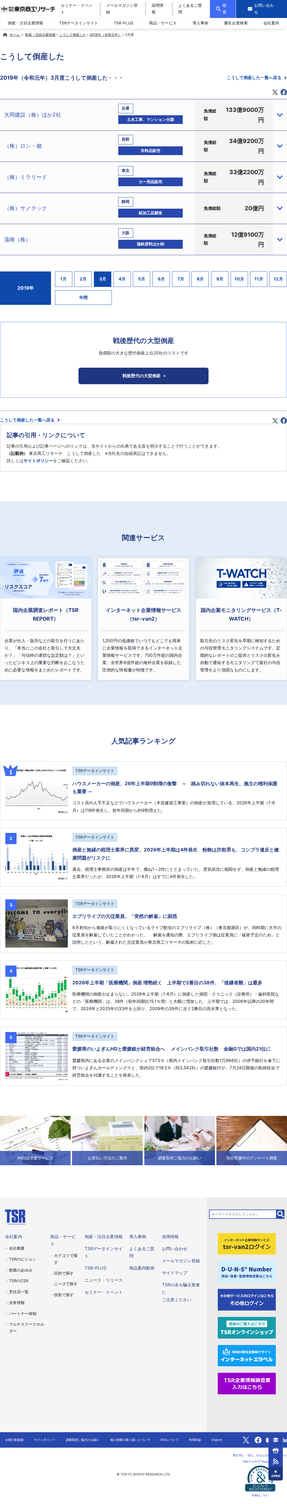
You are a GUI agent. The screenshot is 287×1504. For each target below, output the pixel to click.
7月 (180, 279)
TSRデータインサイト (78, 23)
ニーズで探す (66, 1284)
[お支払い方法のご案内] (107, 1140)
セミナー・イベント (103, 1292)
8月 (200, 279)
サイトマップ (174, 1272)
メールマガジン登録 (181, 1260)
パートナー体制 (22, 1313)
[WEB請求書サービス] (35, 1140)
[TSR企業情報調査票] (247, 1383)
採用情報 (170, 1236)
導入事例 (200, 23)
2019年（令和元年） (105, 35)
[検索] (280, 1214)
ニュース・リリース (103, 1280)
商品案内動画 (141, 1268)
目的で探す (64, 1273)
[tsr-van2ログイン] (247, 1243)
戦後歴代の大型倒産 (141, 375)
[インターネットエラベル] (247, 1355)
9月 (219, 279)
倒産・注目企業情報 (25, 23)
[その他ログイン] (247, 1299)
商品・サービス (163, 23)
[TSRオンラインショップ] (247, 1327)
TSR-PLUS (123, 23)
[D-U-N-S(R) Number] (247, 1271)
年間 (83, 297)
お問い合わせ (174, 1248)
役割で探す (64, 1295)
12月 (278, 279)
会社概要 (17, 1248)
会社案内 (271, 23)
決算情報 (17, 1302)
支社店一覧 (19, 1291)
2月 (83, 279)
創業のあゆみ (21, 1270)
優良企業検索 (235, 23)
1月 (63, 279)
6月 (161, 279)
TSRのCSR (18, 1281)
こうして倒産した (72, 35)
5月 (141, 279)
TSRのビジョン (22, 1259)
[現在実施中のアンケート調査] (251, 1140)
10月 (239, 279)
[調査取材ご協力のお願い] (179, 1140)
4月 (122, 279)
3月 (102, 279)
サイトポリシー (38, 460)
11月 (258, 279)
